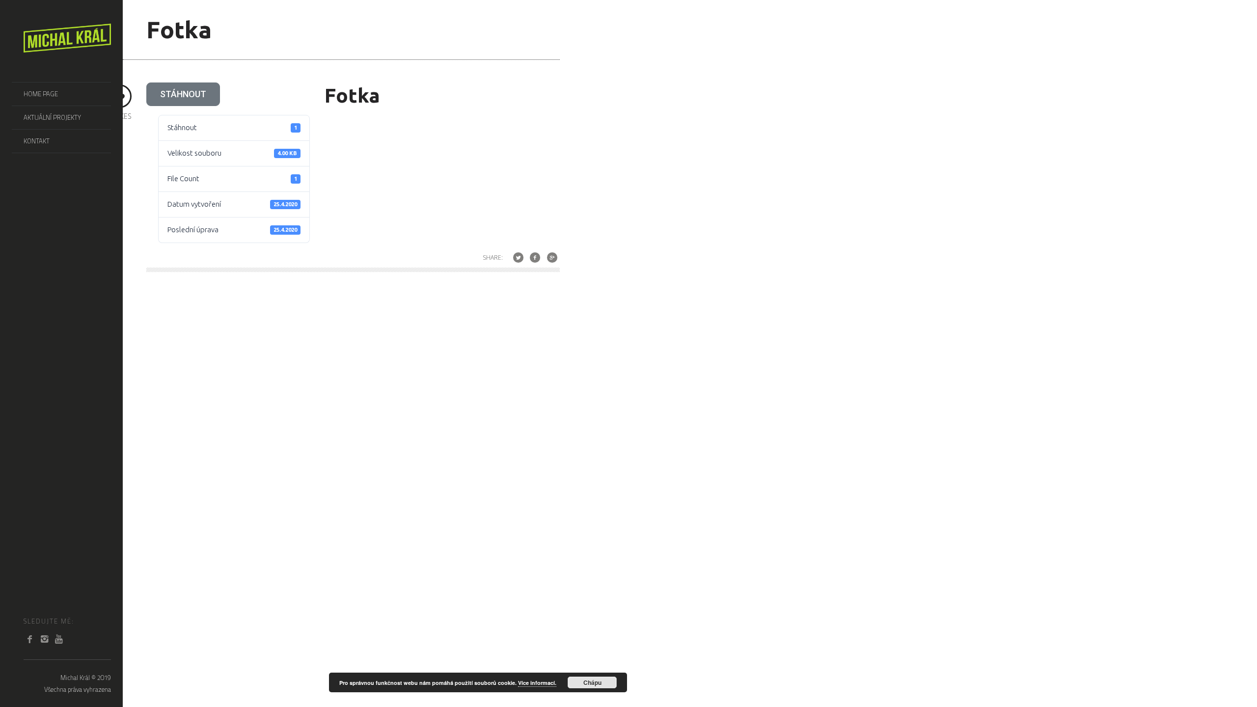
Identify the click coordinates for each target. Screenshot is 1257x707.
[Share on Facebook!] (535, 257)
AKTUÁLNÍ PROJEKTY (52, 117)
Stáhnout (183, 94)
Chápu (592, 682)
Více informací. (537, 682)
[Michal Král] (67, 47)
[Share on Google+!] (552, 257)
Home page (41, 94)
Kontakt (37, 141)
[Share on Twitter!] (518, 257)
